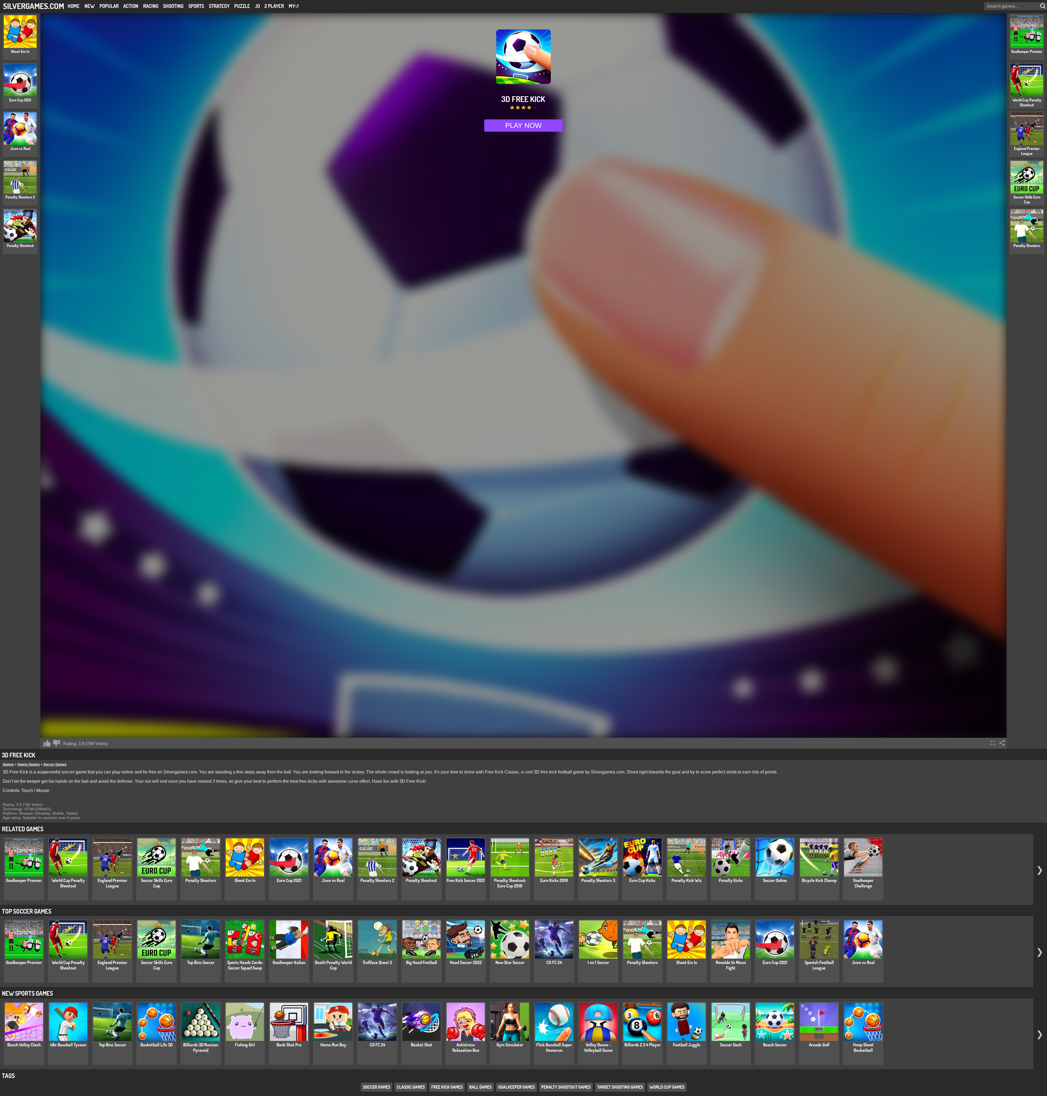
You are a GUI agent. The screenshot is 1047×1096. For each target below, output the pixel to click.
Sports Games (28, 764)
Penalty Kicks (731, 880)
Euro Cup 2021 (289, 880)
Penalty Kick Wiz (687, 880)
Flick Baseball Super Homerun (554, 1047)
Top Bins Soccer (201, 962)
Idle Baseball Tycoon (68, 1044)
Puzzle (242, 6)
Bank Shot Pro (289, 1044)
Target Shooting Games (620, 1087)
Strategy (219, 6)
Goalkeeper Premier (24, 880)
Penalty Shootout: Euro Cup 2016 (510, 883)
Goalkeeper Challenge (863, 883)
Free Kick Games (447, 1087)
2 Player (274, 6)
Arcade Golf (819, 1044)
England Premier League (112, 883)
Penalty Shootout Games (566, 1087)
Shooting (173, 6)
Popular (109, 6)
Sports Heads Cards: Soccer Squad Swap (245, 965)
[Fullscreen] (992, 742)
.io (257, 6)
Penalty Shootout (421, 880)
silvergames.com (33, 6)
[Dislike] (56, 743)
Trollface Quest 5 (377, 962)
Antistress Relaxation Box (465, 1047)
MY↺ (294, 6)
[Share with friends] (1002, 742)
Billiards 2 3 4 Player (642, 1044)
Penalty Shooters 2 (377, 880)
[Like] (47, 743)
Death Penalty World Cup (333, 965)
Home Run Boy (333, 1044)
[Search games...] (1043, 6)
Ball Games (480, 1087)
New (90, 6)
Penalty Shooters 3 (598, 880)
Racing (150, 6)
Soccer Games (55, 764)
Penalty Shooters (200, 880)
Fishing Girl (245, 1044)
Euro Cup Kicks (642, 880)
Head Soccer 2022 (466, 962)
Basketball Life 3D (156, 1044)
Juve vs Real (333, 880)
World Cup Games (666, 1087)
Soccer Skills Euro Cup (156, 883)
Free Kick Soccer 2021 (466, 880)
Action (130, 6)
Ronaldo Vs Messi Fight (731, 965)
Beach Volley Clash (24, 1044)
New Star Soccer (510, 962)
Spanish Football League (819, 965)
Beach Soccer (775, 1044)
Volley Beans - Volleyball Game (598, 1047)
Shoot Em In (244, 880)
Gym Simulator (510, 1044)
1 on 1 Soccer (598, 962)
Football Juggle (686, 1044)
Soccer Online (775, 880)
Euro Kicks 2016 (554, 880)
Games (8, 764)
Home (74, 6)
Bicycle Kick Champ (819, 880)
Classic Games (411, 1087)
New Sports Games (27, 993)
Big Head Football (421, 962)
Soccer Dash (731, 1044)
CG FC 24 (554, 962)
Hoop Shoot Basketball (863, 1047)
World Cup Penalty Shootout (68, 883)
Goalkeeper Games (516, 1087)
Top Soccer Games (26, 911)
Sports (196, 6)
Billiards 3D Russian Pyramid (200, 1047)
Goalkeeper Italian (289, 962)
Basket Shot (421, 1044)
